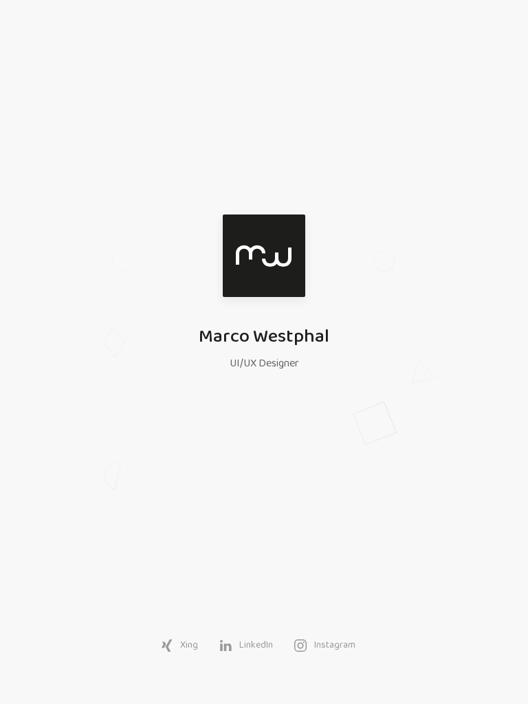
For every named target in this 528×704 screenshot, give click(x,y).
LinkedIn (256, 645)
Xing (189, 645)
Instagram (334, 645)
